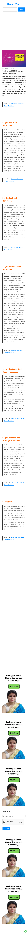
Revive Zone (14, 4)
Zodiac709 (12, 68)
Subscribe (6, 828)
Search (21, 9)
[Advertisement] (14, 33)
